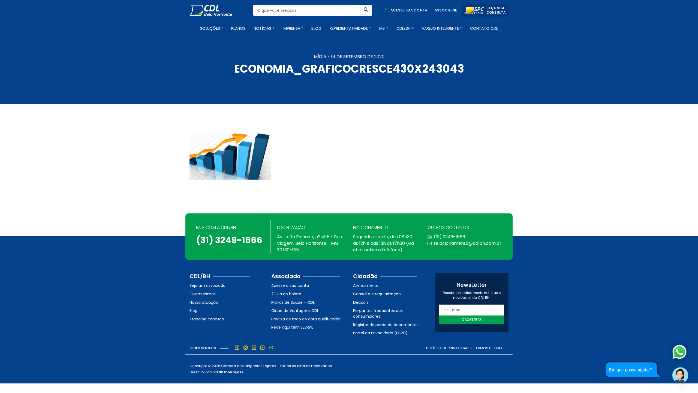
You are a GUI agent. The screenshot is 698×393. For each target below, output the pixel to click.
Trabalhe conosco (206, 319)
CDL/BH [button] (403, 28)
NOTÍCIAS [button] (262, 28)
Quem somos (202, 294)
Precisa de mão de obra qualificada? (306, 319)
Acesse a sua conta (290, 285)
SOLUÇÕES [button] (210, 28)
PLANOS (238, 28)
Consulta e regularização (377, 294)
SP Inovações (231, 372)
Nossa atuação (203, 302)
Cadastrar (472, 319)
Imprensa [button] (291, 28)
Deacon (360, 302)
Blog (316, 28)
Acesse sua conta (408, 10)
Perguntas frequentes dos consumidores (378, 313)
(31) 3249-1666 (229, 240)
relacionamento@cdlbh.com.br (467, 243)
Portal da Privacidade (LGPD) (380, 333)
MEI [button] (382, 28)
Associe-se (446, 10)
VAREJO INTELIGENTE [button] (440, 28)
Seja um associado (207, 285)
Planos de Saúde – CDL (293, 302)
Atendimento (365, 285)
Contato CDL (484, 28)
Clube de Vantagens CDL (295, 310)
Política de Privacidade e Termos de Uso (464, 348)
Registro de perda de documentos (386, 324)
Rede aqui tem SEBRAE (292, 327)
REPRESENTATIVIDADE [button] (349, 28)
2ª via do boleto (286, 294)
